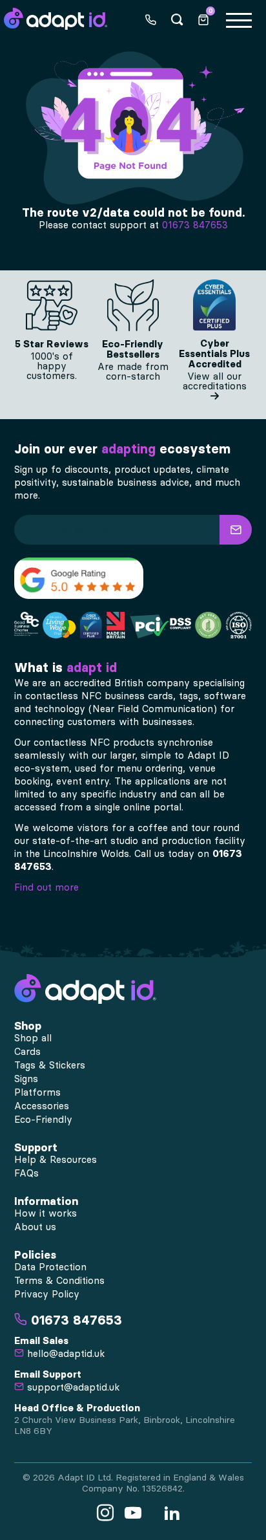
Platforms (37, 1092)
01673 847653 (195, 225)
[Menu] (237, 19)
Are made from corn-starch (133, 371)
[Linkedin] (171, 1513)
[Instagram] (105, 1513)
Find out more (46, 887)
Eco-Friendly (43, 1119)
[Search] (177, 19)
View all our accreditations (215, 381)
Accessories (41, 1106)
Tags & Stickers (49, 1065)
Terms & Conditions (59, 1280)
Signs (26, 1079)
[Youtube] (133, 1513)
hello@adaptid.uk (64, 1354)
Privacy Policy (46, 1294)
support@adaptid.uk (71, 1387)
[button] (236, 530)
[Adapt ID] (55, 18)
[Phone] (150, 19)
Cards (27, 1051)
